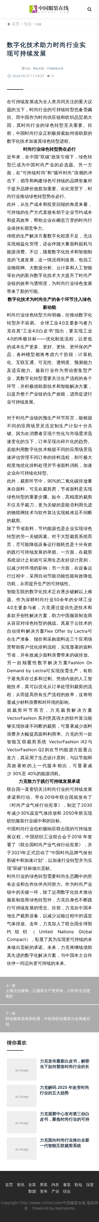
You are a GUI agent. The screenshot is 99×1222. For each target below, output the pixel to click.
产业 (55, 1191)
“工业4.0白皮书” (37, 330)
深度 (90, 1184)
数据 (32, 1191)
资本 (44, 1191)
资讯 (20, 1184)
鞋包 (78, 1184)
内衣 (55, 1184)
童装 (67, 1184)
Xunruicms (65, 1208)
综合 (28, 23)
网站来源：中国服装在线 (48, 68)
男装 (44, 1184)
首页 (16, 23)
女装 (32, 1184)
